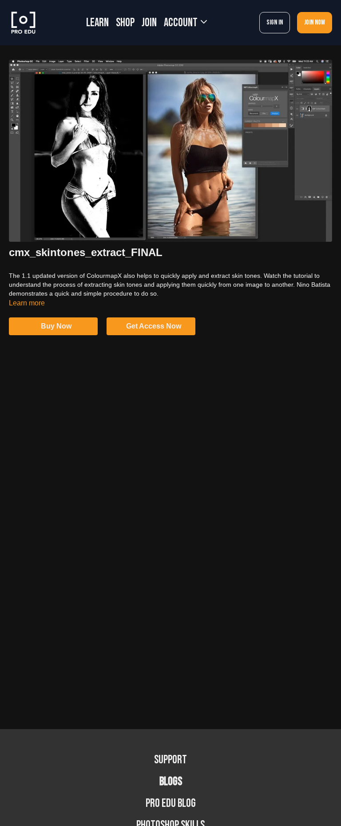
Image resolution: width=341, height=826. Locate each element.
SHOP (125, 23)
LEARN (97, 23)
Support (170, 760)
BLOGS (170, 782)
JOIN (149, 23)
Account (181, 23)
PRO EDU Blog (171, 803)
